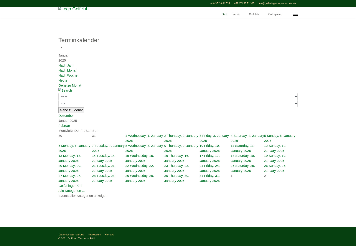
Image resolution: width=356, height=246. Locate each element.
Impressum (94, 234)
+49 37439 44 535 (220, 3)
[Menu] (295, 14)
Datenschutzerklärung (71, 234)
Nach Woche (68, 75)
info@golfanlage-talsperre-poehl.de (277, 3)
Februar (64, 126)
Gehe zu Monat (69, 85)
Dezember (66, 116)
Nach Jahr (66, 65)
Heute (62, 80)
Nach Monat (67, 70)
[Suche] (178, 90)
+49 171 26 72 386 (244, 3)
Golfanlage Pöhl (70, 186)
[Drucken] (65, 47)
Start (224, 14)
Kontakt (109, 234)
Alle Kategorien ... (71, 191)
